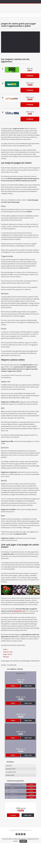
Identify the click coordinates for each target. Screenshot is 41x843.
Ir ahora (29, 76)
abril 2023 (9, 766)
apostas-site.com (19, 611)
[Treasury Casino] (12, 69)
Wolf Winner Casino (16, 784)
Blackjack (6, 657)
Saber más (28, 686)
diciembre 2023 (10, 769)
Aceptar (23, 841)
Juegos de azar (7, 654)
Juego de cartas (8, 652)
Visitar (13, 686)
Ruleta (5, 649)
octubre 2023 (10, 775)
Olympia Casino (20, 673)
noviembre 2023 (11, 772)
